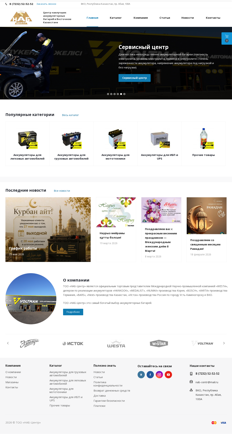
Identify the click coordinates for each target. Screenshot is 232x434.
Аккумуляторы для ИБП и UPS (159, 156)
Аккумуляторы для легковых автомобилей (27, 156)
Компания (13, 366)
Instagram (159, 374)
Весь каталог (70, 115)
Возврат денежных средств (112, 390)
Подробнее (73, 311)
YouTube (168, 374)
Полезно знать (105, 366)
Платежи (99, 405)
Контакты (11, 387)
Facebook (150, 374)
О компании (13, 372)
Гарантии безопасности (109, 400)
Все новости (62, 190)
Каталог (55, 366)
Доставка (100, 395)
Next (224, 343)
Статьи (98, 377)
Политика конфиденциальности (108, 383)
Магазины (11, 382)
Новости (11, 377)
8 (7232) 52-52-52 (207, 374)
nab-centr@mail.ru (207, 382)
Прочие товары (203, 155)
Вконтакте (141, 374)
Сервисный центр (134, 78)
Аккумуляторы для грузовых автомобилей (71, 156)
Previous (8, 343)
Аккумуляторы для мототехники (115, 156)
